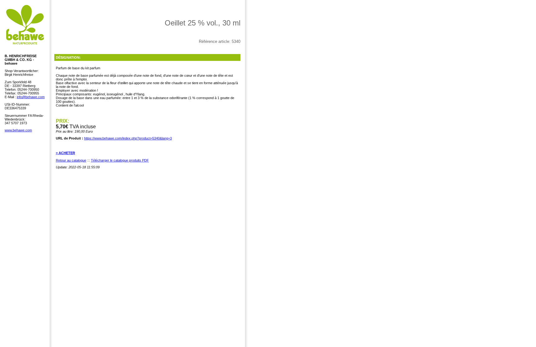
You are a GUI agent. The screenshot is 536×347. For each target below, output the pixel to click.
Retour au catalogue (71, 160)
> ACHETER (65, 153)
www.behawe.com (18, 130)
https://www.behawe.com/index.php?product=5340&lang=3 (128, 138)
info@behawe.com (31, 97)
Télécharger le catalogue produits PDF (120, 160)
